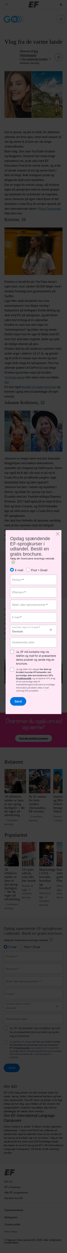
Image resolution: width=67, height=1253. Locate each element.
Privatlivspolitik (23, 678)
